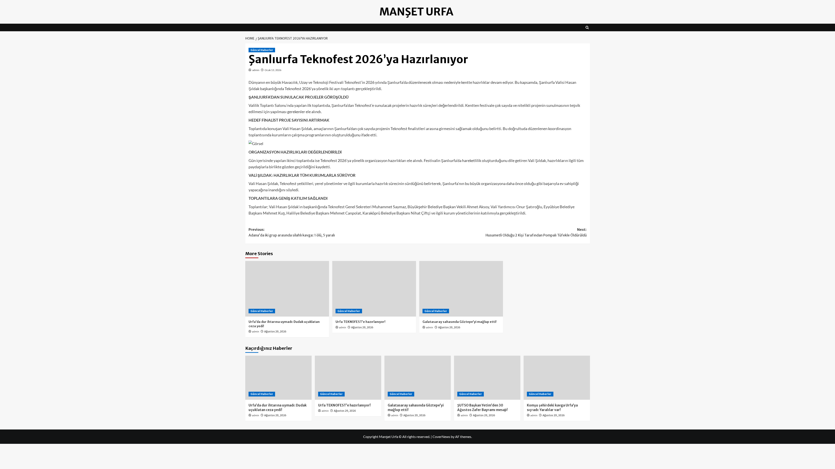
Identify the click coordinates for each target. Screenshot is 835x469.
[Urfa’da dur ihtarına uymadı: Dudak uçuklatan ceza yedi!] (287, 289)
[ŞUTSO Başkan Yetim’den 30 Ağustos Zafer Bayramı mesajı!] (487, 378)
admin (255, 70)
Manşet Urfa (416, 11)
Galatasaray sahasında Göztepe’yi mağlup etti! (459, 322)
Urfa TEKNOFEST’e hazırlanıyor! (360, 322)
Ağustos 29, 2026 (275, 331)
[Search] (587, 27)
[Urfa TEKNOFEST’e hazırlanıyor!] (374, 289)
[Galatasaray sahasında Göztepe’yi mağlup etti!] (461, 289)
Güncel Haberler (261, 50)
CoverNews (441, 436)
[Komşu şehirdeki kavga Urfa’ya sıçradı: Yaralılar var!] (557, 378)
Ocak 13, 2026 (273, 70)
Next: (536, 232)
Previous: (292, 232)
